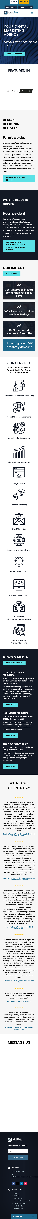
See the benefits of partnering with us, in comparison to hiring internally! (15, 246)
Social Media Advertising (19, 438)
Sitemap (16, 1196)
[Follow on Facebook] (13, 1183)
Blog (15, 1193)
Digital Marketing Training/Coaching (19, 641)
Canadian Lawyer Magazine (13, 674)
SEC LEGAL (24, 2)
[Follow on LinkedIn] (21, 1183)
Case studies (11, 273)
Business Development (22, 1201)
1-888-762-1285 (25, 7)
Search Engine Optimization (19, 550)
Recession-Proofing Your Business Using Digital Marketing (18, 748)
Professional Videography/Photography (19, 618)
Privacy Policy (18, 1198)
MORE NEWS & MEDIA (14, 663)
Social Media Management (19, 417)
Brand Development (19, 571)
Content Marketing (19, 504)
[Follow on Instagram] (25, 1183)
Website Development (19, 595)
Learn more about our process (15, 178)
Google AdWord (19, 483)
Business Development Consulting (19, 395)
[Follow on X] (17, 1183)
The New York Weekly (15, 743)
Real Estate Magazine (16, 713)
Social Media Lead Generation (19, 462)
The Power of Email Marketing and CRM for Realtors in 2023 (18, 717)
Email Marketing (19, 529)
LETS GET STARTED (14, 54)
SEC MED (14, 2)
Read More (10, 705)
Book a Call (10, 7)
